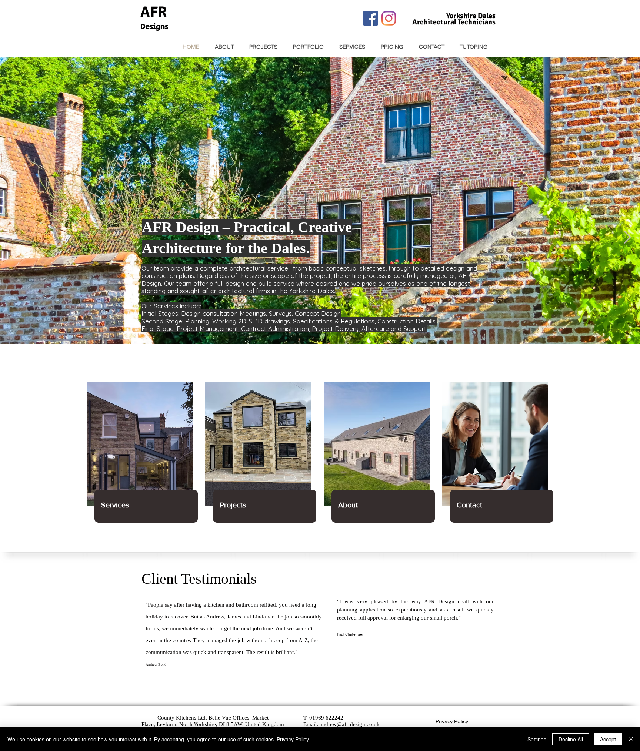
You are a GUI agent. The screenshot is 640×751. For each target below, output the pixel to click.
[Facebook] (370, 18)
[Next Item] (627, 237)
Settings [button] (536, 739)
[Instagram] (388, 18)
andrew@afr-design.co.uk (350, 724)
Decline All (571, 739)
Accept (608, 739)
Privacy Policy (293, 739)
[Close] (631, 739)
